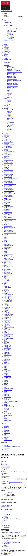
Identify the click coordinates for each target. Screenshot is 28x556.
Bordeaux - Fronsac (12, 73)
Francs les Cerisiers (8, 245)
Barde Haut (6, 139)
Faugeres (6, 235)
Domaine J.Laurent (8, 230)
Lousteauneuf (7, 320)
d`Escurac (6, 223)
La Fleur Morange (8, 294)
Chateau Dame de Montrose (11, 178)
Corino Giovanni (8, 212)
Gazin (5, 252)
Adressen (9, 33)
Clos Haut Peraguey (9, 206)
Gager (5, 251)
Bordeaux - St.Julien (12, 87)
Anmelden (9, 29)
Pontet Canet (7, 363)
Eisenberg (9, 111)
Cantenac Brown (8, 164)
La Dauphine (7, 292)
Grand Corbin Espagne (9, 256)
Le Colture (6, 308)
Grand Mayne (7, 258)
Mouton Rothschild (8, 338)
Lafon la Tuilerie (8, 301)
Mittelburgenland (11, 116)
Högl (5, 278)
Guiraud (6, 265)
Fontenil (6, 242)
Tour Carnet (7, 405)
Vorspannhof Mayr (8, 413)
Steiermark (9, 121)
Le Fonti (6, 310)
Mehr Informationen (5, 553)
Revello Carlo (7, 376)
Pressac (5, 367)
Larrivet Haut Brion (8, 307)
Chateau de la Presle (9, 179)
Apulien (9, 100)
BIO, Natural (7, 433)
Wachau (9, 126)
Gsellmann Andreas (8, 263)
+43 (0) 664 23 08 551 (6, 11)
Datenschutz (7, 448)
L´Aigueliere (7, 322)
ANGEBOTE (7, 514)
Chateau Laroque (8, 185)
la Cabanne (6, 290)
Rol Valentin (7, 378)
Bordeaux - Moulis (11, 77)
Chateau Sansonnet (8, 196)
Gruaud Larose (7, 262)
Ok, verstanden (4, 554)
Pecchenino (6, 350)
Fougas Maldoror (8, 244)
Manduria (6, 328)
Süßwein (6, 434)
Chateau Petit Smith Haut (10, 193)
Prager (5, 366)
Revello (6, 374)
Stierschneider (7, 397)
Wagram (9, 128)
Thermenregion (10, 123)
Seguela (6, 381)
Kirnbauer (6, 286)
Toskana (9, 102)
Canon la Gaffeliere (8, 163)
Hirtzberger (6, 275)
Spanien (6, 105)
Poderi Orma (7, 360)
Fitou (8, 91)
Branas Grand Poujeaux (9, 151)
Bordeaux (9, 66)
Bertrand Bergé (7, 146)
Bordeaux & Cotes (11, 67)
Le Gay (5, 311)
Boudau (6, 150)
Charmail (6, 168)
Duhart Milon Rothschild (10, 233)
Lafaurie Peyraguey (8, 299)
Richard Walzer (7, 377)
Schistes (6, 380)
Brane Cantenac (8, 154)
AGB (5, 449)
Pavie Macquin (7, 349)
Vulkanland (10, 125)
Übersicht (9, 30)
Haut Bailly (6, 268)
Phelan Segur (7, 353)
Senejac (6, 383)
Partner (5, 516)
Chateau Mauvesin (8, 189)
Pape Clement (7, 346)
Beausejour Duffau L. (9, 144)
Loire (8, 95)
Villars (5, 412)
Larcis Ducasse (7, 306)
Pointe (5, 362)
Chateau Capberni (8, 174)
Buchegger (6, 156)
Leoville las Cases (8, 314)
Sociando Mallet (8, 390)
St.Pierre (6, 392)
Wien (8, 131)
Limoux (9, 94)
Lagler (5, 303)
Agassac (6, 133)
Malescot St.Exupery (9, 327)
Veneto (8, 104)
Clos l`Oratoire (7, 207)
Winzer (5, 435)
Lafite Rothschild (8, 300)
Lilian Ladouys (7, 317)
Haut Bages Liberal (8, 266)
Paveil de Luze (7, 348)
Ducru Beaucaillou (8, 231)
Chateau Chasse (8, 175)
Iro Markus (6, 279)
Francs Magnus (7, 247)
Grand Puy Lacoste (8, 259)
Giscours (6, 255)
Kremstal (9, 115)
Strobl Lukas (7, 399)
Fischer (5, 241)
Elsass (8, 90)
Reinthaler (6, 371)
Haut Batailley (7, 269)
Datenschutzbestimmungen (15, 482)
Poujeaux (6, 364)
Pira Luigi (6, 357)
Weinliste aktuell (8, 440)
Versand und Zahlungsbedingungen (12, 446)
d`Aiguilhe (6, 221)
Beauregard (6, 143)
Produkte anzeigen (5, 465)
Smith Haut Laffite (8, 388)
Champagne (10, 88)
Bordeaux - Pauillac (12, 79)
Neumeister (6, 342)
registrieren (17, 29)
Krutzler (6, 289)
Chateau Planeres (8, 195)
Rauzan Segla (7, 370)
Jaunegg (6, 282)
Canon (5, 161)
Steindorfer (6, 394)
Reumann (6, 373)
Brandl (5, 153)
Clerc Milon (7, 202)
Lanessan (6, 304)
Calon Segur (7, 158)
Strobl (5, 398)
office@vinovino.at (5, 506)
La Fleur (6, 293)
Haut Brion (6, 270)
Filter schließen (4, 464)
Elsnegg (6, 234)
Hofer (5, 276)
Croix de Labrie (8, 217)
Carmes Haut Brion (8, 165)
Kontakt (6, 445)
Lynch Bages (7, 321)
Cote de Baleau (7, 214)
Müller (5, 339)
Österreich (6, 108)
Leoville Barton (7, 313)
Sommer (6, 391)
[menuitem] (15, 13)
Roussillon (9, 97)
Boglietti (6, 149)
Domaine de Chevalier (9, 227)
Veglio (5, 411)
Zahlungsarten (10, 34)
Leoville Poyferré (8, 315)
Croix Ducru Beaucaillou (10, 219)
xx (4, 416)
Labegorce (6, 297)
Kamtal (8, 114)
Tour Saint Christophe (9, 406)
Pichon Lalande (7, 355)
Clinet (5, 203)
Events (5, 438)
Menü (5, 13)
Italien (5, 98)
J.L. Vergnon (7, 280)
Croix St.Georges (8, 220)
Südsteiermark (10, 122)
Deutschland (7, 62)
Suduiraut (6, 402)
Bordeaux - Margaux (12, 74)
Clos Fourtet (7, 205)
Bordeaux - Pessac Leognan (14, 80)
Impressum (6, 451)
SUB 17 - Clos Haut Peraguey (11, 401)
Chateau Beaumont (8, 170)
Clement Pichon (8, 200)
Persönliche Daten (11, 31)
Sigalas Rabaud (7, 385)
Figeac (5, 240)
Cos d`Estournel (8, 213)
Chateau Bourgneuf (8, 172)
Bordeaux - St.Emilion (12, 84)
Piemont (9, 101)
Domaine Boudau (8, 226)
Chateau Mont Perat (9, 191)
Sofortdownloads (11, 37)
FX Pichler (6, 249)
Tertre (5, 404)
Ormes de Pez (7, 345)
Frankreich (6, 65)
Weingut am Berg (8, 415)
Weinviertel (9, 129)
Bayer (5, 140)
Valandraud (6, 409)
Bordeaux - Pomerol (12, 81)
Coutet (5, 216)
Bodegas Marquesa (8, 147)
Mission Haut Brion (8, 334)
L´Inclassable (7, 325)
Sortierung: (3, 461)
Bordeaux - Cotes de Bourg (13, 70)
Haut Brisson (7, 272)
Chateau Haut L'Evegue (10, 184)
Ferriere (6, 237)
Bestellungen (10, 36)
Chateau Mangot (8, 186)
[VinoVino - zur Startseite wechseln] (5, 9)
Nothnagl (6, 343)
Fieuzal (5, 238)
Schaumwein (7, 431)
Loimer (5, 318)
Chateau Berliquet (8, 171)
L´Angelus (6, 324)
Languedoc (9, 93)
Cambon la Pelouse (8, 160)
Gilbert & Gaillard (8, 254)
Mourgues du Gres (8, 336)
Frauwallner (7, 248)
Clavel (5, 198)
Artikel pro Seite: (5, 469)
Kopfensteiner (7, 287)
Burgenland (10, 109)
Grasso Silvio (7, 261)
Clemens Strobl (7, 199)
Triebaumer (6, 408)
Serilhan (6, 384)
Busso (5, 157)
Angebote (6, 437)
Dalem (5, 224)
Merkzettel (9, 38)
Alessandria (6, 135)
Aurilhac (6, 137)
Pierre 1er (6, 356)
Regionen (6, 426)
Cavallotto (6, 167)
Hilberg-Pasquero (8, 273)
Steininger (6, 395)
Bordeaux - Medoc (11, 76)
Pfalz (8, 63)
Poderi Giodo (7, 359)
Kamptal (9, 112)
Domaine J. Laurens (9, 228)
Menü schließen (8, 22)
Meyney (6, 332)
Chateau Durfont (8, 181)
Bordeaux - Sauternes (12, 83)
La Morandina (7, 296)
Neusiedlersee (10, 118)
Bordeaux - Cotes (11, 69)
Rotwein (6, 428)
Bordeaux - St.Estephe (12, 86)
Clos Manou (7, 209)
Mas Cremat (7, 329)
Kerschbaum (7, 285)
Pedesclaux (6, 352)
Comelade (6, 210)
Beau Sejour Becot (8, 142)
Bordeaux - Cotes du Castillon (14, 72)
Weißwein (6, 427)
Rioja (8, 107)
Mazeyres (6, 331)
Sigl (5, 387)
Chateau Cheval (8, 177)
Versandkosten (6, 536)
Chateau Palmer (8, 192)
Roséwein (6, 430)
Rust (8, 119)
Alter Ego (6, 136)
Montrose (6, 335)
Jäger (5, 283)
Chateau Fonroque (8, 182)
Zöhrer (5, 418)
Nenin (5, 341)
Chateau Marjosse (8, 188)
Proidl (5, 369)
